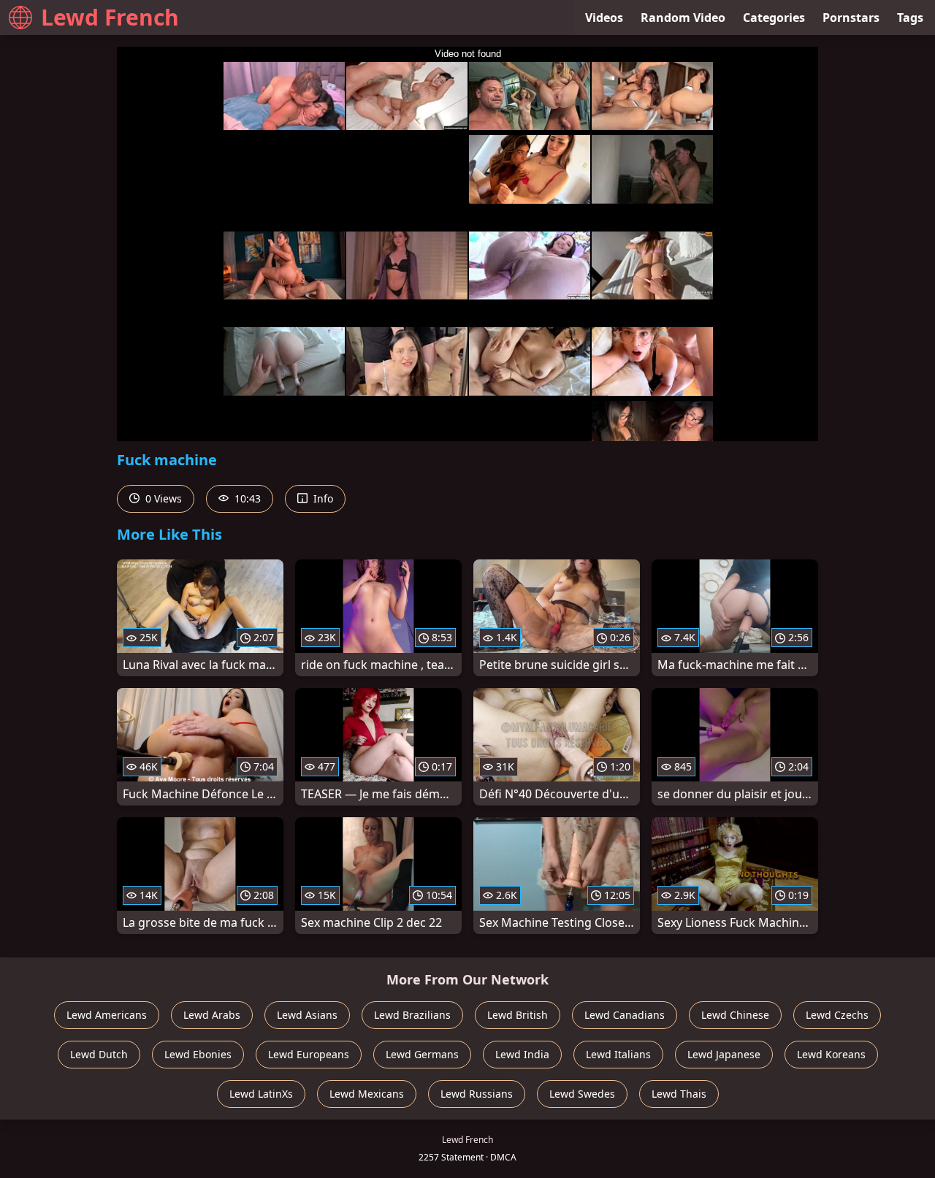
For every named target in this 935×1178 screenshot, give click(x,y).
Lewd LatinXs (261, 1094)
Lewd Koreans (831, 1054)
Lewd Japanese (723, 1054)
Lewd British (517, 1015)
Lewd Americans (106, 1015)
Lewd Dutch (99, 1054)
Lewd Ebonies (198, 1054)
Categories (774, 17)
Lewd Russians (476, 1094)
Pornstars (851, 17)
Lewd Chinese (735, 1015)
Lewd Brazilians (412, 1015)
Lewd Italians (618, 1054)
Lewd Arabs (211, 1015)
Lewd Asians (307, 1015)
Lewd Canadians (624, 1015)
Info (321, 498)
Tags (910, 17)
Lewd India (522, 1054)
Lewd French (110, 17)
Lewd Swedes (582, 1094)
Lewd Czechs (837, 1015)
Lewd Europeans (308, 1054)
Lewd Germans (422, 1054)
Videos (604, 17)
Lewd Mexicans (366, 1094)
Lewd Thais (679, 1094)
